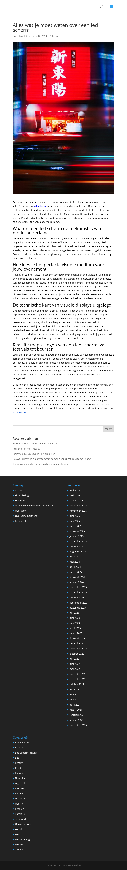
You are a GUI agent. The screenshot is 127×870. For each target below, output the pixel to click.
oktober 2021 (77, 684)
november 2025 (78, 510)
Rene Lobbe (74, 865)
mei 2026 (75, 495)
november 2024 (78, 541)
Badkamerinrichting (26, 752)
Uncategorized (23, 824)
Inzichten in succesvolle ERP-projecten (34, 453)
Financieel (20, 778)
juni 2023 (75, 617)
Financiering (22, 495)
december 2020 (78, 725)
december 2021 (78, 674)
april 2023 (75, 628)
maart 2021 (76, 709)
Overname (21, 510)
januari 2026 (77, 500)
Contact (19, 490)
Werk (18, 834)
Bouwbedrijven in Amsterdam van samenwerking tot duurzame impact (52, 458)
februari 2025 (77, 531)
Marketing (20, 798)
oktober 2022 (77, 653)
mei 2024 (75, 561)
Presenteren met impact (26, 448)
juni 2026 (75, 490)
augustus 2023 (78, 607)
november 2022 (78, 648)
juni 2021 (75, 694)
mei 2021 (75, 699)
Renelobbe (24, 36)
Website (19, 829)
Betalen (19, 762)
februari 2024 (77, 577)
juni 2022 (75, 663)
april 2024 (75, 566)
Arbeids (19, 747)
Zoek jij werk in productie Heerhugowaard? (36, 443)
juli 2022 (74, 658)
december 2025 (78, 505)
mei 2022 (75, 668)
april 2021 (75, 704)
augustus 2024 (78, 551)
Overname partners (26, 515)
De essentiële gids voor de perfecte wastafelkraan (40, 463)
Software (20, 813)
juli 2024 (74, 556)
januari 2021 (77, 720)
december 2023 (78, 587)
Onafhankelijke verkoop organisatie (34, 505)
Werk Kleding (22, 839)
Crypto (18, 768)
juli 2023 (74, 612)
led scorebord (20, 412)
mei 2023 (75, 623)
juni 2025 (75, 515)
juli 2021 (74, 689)
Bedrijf (18, 757)
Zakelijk (54, 36)
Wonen (19, 844)
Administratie (22, 742)
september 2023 (79, 602)
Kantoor (19, 793)
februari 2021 (77, 714)
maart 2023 (76, 633)
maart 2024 (76, 572)
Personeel (20, 520)
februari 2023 (77, 638)
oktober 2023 (77, 597)
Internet (19, 788)
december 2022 (78, 643)
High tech (20, 783)
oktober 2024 (77, 546)
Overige (19, 803)
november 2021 (78, 679)
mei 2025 (75, 520)
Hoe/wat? (20, 500)
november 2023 (78, 592)
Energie (19, 773)
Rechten (19, 808)
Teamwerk (20, 819)
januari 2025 (77, 536)
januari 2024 (77, 582)
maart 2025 (76, 526)
